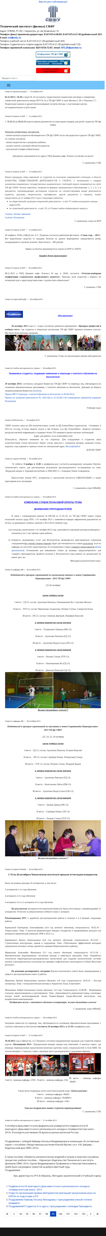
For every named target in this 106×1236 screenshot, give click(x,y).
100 (60, 1213)
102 (76, 1213)
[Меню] (8, 85)
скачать (37, 391)
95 (27, 1213)
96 (33, 1213)
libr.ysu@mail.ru (73, 446)
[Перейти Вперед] (91, 1214)
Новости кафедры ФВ (14, 569)
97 (40, 1213)
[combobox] (17, 78)
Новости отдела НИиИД (15, 458)
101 (68, 1213)
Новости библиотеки (14, 420)
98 (46, 1213)
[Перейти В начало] (7, 1214)
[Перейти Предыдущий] (14, 1214)
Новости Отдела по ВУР (15, 116)
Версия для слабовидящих (53, 1)
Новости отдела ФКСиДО (15, 299)
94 (20, 1213)
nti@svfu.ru (14, 37)
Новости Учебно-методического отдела (22, 368)
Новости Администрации (16, 91)
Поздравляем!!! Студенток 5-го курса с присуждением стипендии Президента (50, 1206)
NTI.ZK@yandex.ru (71, 47)
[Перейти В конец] (97, 1214)
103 (83, 1213)
